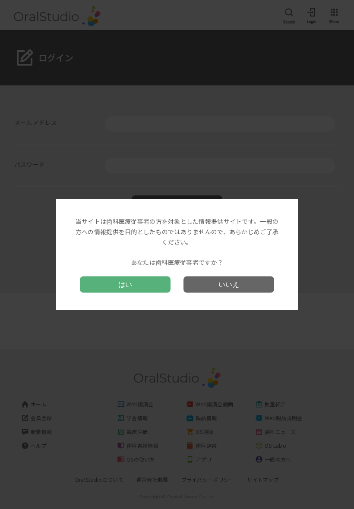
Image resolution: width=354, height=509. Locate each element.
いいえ (228, 284)
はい (125, 284)
